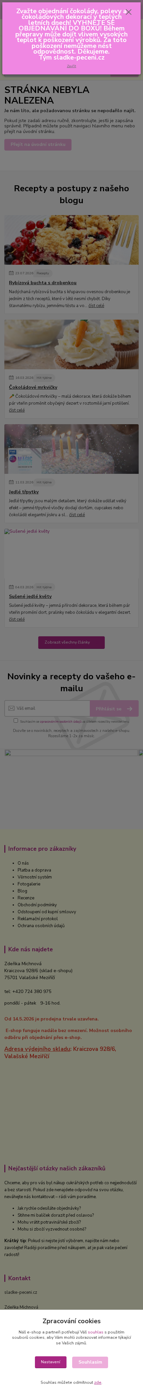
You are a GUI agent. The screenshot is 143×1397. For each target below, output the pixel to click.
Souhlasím (90, 1362)
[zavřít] (128, 12)
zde (97, 1382)
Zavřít (71, 66)
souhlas (95, 1332)
